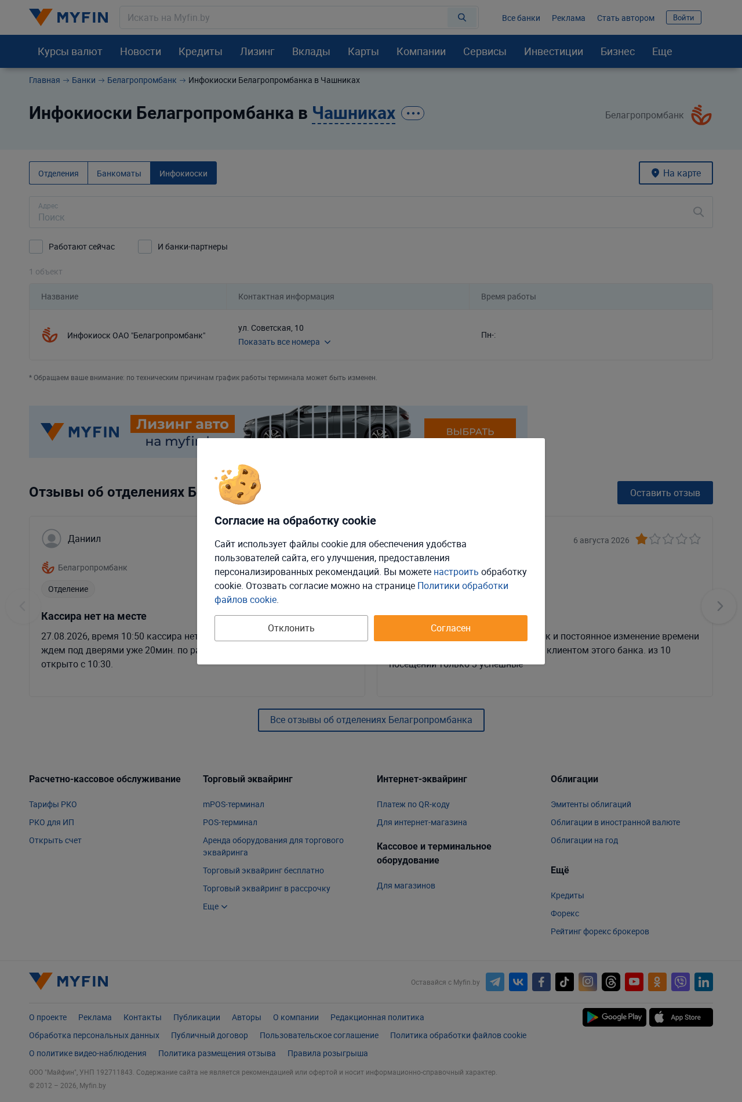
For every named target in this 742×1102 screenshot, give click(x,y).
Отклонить (291, 628)
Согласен (451, 628)
